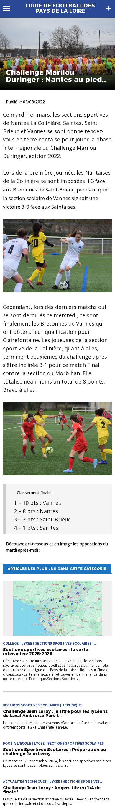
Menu (9, 8)
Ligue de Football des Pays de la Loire (60, 8)
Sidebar (108, 8)
